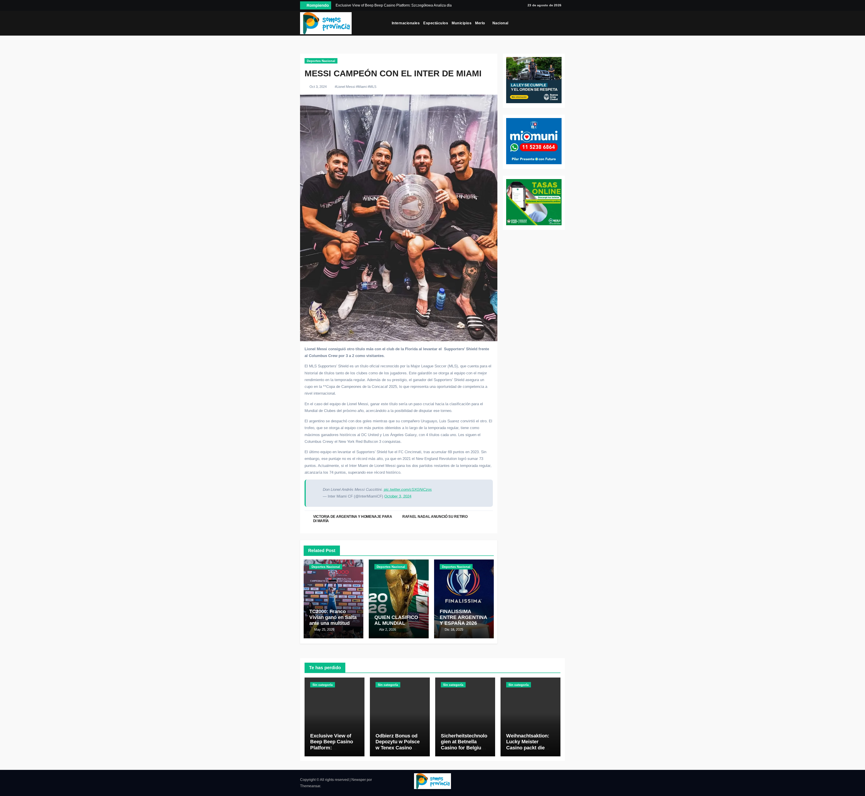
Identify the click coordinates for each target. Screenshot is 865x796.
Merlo (480, 23)
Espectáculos (435, 23)
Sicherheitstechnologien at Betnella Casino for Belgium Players (464, 744)
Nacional (501, 23)
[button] (563, 23)
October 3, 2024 (397, 496)
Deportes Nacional (321, 61)
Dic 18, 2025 (454, 629)
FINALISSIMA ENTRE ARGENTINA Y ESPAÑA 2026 (463, 617)
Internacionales (406, 23)
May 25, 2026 (324, 629)
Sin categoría (322, 685)
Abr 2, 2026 (387, 629)
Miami (362, 87)
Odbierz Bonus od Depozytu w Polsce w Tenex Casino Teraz (398, 744)
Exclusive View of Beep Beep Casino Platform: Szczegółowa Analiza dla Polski (334, 747)
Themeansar (310, 786)
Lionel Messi (346, 87)
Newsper (358, 780)
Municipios (461, 23)
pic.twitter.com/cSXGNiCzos (408, 489)
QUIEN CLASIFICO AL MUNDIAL (396, 620)
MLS (372, 87)
